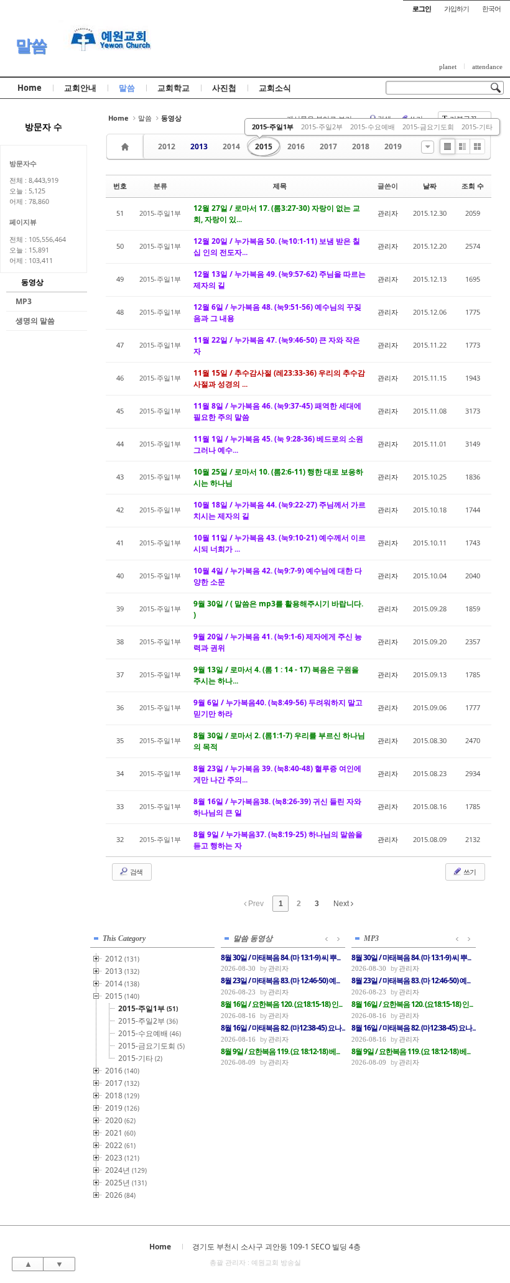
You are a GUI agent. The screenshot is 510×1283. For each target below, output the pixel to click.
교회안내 (80, 87)
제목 (280, 185)
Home (29, 87)
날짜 (430, 185)
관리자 (388, 213)
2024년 (126, 1170)
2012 (166, 146)
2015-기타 (477, 126)
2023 (122, 1157)
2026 (120, 1195)
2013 (199, 146)
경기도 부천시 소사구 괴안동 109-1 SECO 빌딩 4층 (276, 1246)
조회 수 (472, 185)
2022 (120, 1145)
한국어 (491, 8)
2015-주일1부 (273, 126)
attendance (487, 66)
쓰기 (469, 871)
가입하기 (456, 8)
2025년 (126, 1182)
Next (342, 903)
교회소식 (275, 87)
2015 (263, 146)
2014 (231, 146)
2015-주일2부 (322, 126)
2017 (328, 146)
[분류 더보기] (427, 147)
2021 (120, 1133)
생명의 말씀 (35, 320)
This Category (124, 938)
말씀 (31, 45)
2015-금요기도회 (428, 126)
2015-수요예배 (372, 126)
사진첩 (224, 87)
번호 (120, 185)
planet (448, 66)
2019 (393, 146)
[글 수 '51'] (127, 146)
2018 (360, 146)
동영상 (32, 282)
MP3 (24, 301)
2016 (296, 146)
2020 (120, 1120)
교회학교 (173, 87)
